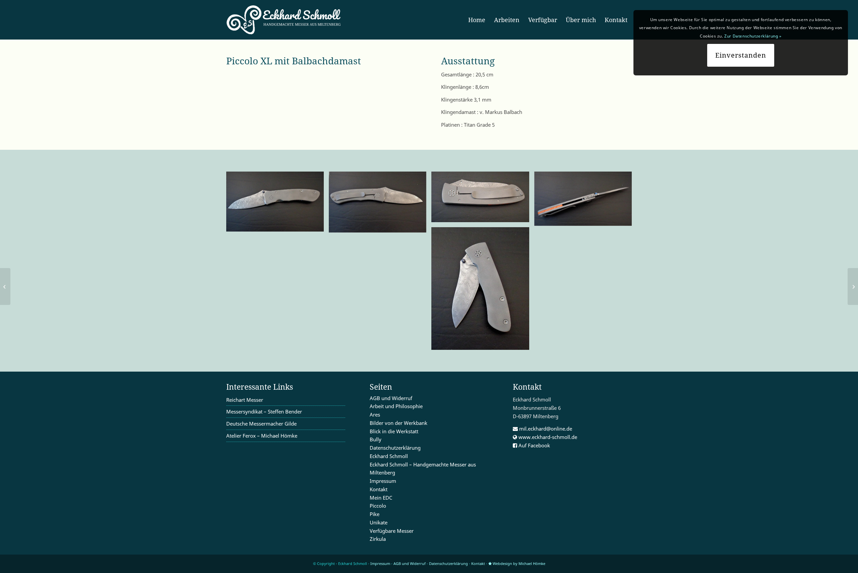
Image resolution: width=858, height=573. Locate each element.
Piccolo (378, 505)
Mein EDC (381, 497)
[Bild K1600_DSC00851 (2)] (380, 205)
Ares (375, 414)
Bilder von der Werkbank (398, 423)
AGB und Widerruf (391, 398)
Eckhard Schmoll (389, 456)
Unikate (378, 522)
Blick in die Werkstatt (394, 431)
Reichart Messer (244, 399)
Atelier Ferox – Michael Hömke (261, 435)
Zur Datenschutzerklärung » (753, 36)
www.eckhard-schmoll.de (547, 437)
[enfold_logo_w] (285, 20)
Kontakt (378, 489)
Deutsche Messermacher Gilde (261, 423)
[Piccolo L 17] (853, 286)
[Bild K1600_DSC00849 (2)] (277, 204)
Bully (375, 439)
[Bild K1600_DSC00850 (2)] (482, 291)
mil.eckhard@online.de (545, 428)
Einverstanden (740, 55)
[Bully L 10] (5, 286)
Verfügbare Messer (392, 530)
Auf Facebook (533, 445)
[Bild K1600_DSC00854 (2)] (585, 201)
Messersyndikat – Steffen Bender (264, 411)
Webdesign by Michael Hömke (518, 563)
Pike (374, 514)
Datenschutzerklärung (395, 447)
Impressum (383, 481)
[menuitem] (477, 20)
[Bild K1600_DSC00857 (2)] (482, 199)
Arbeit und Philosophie (396, 406)
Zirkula (378, 538)
